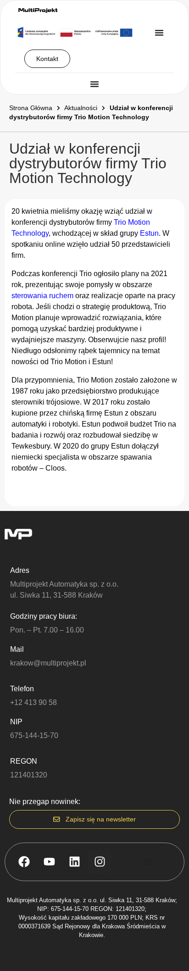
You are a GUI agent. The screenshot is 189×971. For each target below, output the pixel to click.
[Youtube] (49, 861)
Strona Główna (30, 108)
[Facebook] (23, 861)
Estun (149, 233)
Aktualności (80, 108)
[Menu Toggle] (159, 32)
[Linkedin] (74, 861)
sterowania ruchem (42, 296)
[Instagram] (99, 861)
